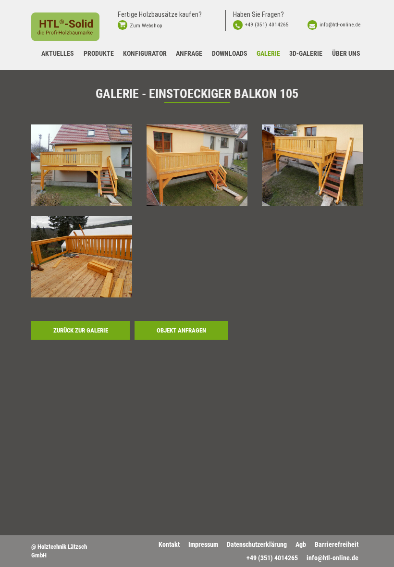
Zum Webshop (146, 25)
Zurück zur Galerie (80, 330)
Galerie (268, 53)
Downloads (229, 53)
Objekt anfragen (181, 330)
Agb (301, 544)
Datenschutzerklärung (257, 544)
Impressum (203, 544)
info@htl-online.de (340, 24)
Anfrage (189, 53)
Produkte (99, 53)
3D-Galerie (305, 53)
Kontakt (169, 544)
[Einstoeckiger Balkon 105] (81, 165)
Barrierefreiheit (336, 544)
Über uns (346, 53)
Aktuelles (57, 53)
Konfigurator (145, 53)
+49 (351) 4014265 (267, 24)
